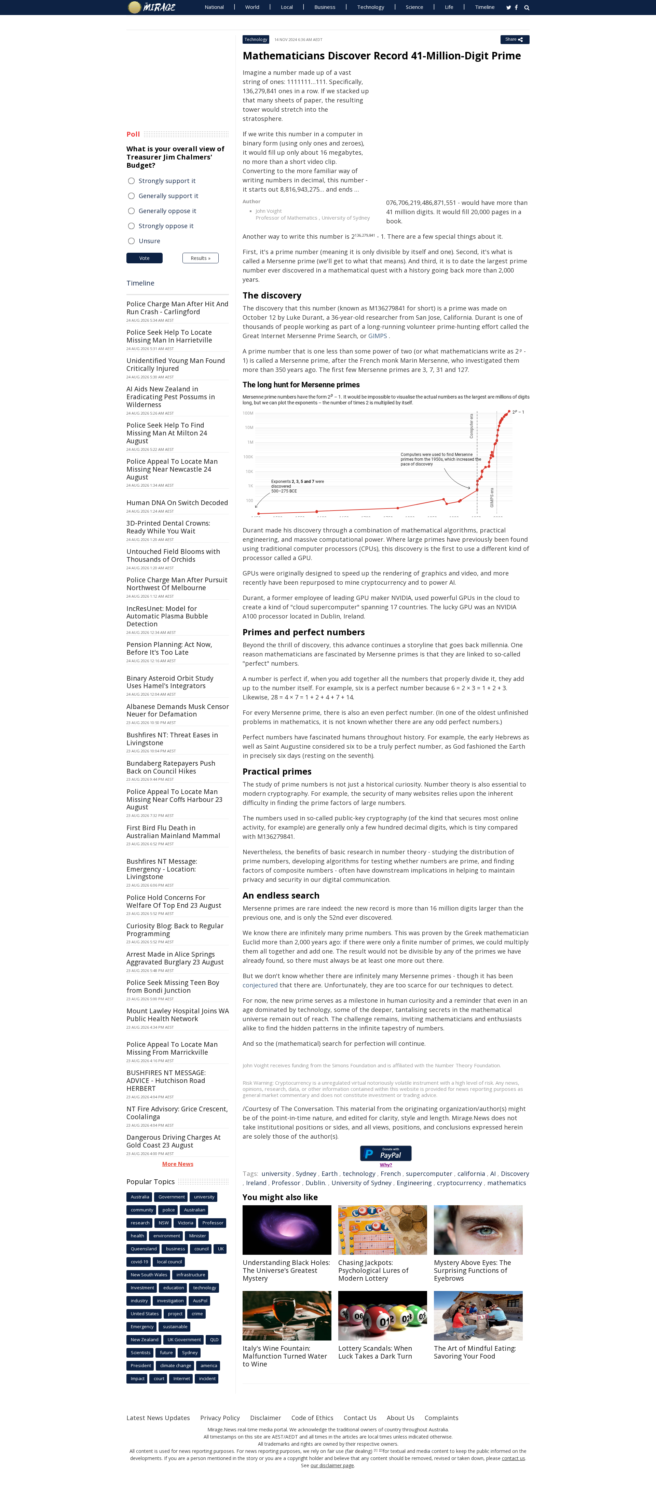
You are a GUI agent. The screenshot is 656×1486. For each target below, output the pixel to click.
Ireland (256, 1183)
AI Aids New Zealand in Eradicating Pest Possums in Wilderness (170, 397)
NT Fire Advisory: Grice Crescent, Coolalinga (177, 1113)
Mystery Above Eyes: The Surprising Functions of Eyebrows (472, 1270)
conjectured (260, 985)
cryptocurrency (459, 1183)
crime (197, 1313)
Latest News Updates (158, 1418)
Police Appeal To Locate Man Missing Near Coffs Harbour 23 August (174, 799)
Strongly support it (167, 181)
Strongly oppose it (166, 226)
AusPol (200, 1300)
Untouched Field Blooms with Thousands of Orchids (173, 555)
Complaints (442, 1418)
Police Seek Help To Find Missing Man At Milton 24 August (166, 433)
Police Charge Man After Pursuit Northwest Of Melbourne (177, 583)
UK (221, 1249)
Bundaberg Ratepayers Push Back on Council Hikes (170, 767)
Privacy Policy (220, 1418)
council (201, 1249)
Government (172, 1197)
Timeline (485, 6)
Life (449, 6)
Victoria (185, 1223)
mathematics (506, 1183)
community (142, 1210)
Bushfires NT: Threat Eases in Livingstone (172, 739)
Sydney (306, 1173)
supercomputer (429, 1173)
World (252, 6)
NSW (164, 1223)
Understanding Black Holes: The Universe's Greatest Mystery (286, 1270)
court (159, 1378)
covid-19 (139, 1262)
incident (207, 1378)
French (391, 1173)
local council (169, 1262)
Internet (182, 1378)
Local (287, 6)
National (214, 6)
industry (139, 1300)
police (169, 1210)
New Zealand (145, 1339)
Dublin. (315, 1183)
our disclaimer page (332, 1465)
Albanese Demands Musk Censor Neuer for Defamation (177, 710)
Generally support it (169, 196)
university (276, 1173)
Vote (144, 258)
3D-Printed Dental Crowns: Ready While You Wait (168, 527)
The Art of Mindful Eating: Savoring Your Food (475, 1352)
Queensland (144, 1249)
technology (359, 1173)
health (137, 1236)
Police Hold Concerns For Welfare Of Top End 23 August (173, 901)
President (141, 1365)
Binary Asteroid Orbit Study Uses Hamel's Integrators (170, 682)
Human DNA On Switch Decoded (177, 502)
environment (166, 1236)
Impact (138, 1378)
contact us (513, 1458)
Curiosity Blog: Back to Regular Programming (174, 929)
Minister (197, 1236)
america (209, 1365)
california (471, 1173)
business (175, 1249)
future (166, 1352)
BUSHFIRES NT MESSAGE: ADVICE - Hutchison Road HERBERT (166, 1080)
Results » (200, 258)
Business (325, 6)
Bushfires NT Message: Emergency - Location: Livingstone (161, 869)
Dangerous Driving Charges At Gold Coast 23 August (173, 1141)
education (173, 1287)
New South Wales (149, 1275)
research (140, 1223)
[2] (381, 1450)
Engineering (414, 1183)
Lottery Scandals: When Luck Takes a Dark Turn (375, 1352)
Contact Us (360, 1418)
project (175, 1313)
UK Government (184, 1339)
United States (145, 1313)
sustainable (175, 1326)
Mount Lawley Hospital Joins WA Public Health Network (177, 1014)
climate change (175, 1365)
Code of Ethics (312, 1418)
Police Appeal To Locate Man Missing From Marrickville (172, 1048)
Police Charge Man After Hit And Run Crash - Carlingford (177, 308)
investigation (170, 1300)
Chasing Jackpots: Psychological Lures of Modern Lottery (373, 1270)
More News (177, 1164)
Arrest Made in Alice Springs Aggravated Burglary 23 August (175, 958)
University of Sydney (361, 1183)
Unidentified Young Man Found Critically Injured (175, 364)
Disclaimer (265, 1418)
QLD (214, 1339)
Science (414, 6)
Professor (286, 1183)
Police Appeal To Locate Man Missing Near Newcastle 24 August (172, 469)
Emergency (142, 1326)
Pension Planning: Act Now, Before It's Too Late (169, 648)
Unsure (149, 241)
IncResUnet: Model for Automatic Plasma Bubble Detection (167, 616)
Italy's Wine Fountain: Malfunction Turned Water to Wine (285, 1356)
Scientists (141, 1352)
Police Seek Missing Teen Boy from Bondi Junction (172, 986)
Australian (194, 1210)
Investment (142, 1287)
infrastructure (191, 1275)
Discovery (515, 1173)
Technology (370, 6)
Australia (140, 1197)
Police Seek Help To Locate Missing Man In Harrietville (169, 336)
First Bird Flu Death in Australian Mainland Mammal (173, 831)
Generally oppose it (167, 211)
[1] (376, 1450)
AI (493, 1173)
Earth (330, 1173)
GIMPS (377, 336)
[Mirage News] (154, 7)
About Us (400, 1418)
